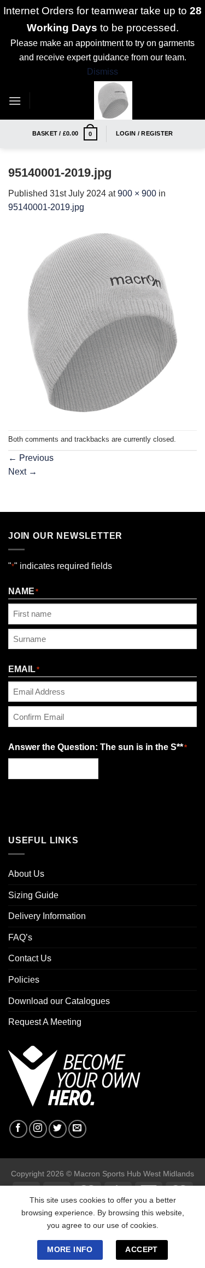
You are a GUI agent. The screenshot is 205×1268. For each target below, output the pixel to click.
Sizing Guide (33, 895)
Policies (23, 979)
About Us (26, 873)
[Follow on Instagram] (38, 1129)
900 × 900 (137, 193)
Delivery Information (47, 916)
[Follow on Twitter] (58, 1129)
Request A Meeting (44, 1022)
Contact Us (29, 958)
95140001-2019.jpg (46, 207)
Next (22, 471)
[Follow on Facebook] (18, 1129)
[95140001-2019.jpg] (102, 321)
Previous (31, 458)
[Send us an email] (77, 1129)
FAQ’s (20, 937)
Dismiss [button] (102, 71)
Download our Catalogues (59, 1001)
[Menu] (14, 100)
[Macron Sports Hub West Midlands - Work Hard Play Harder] (113, 100)
